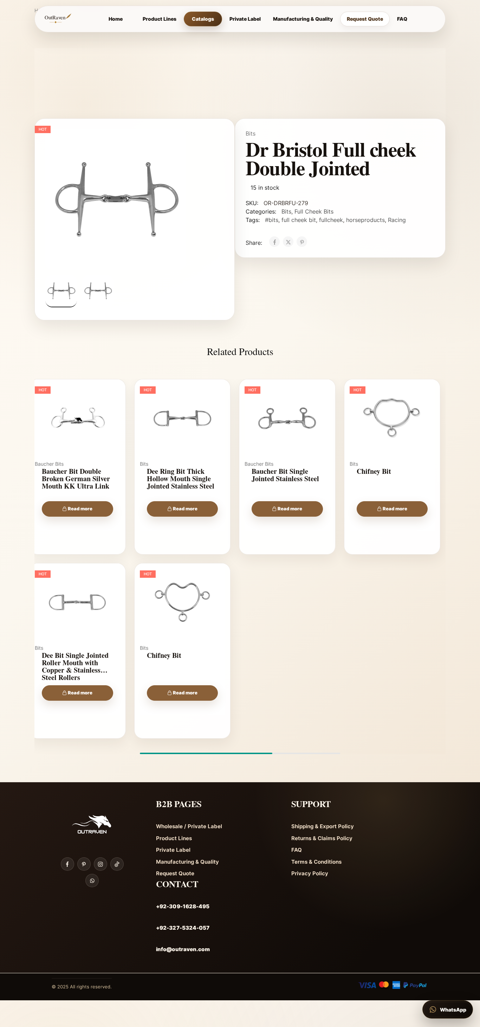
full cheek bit (298, 219)
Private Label (245, 19)
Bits (250, 133)
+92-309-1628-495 (183, 906)
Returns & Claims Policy (321, 838)
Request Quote (365, 19)
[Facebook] (67, 864)
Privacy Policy (309, 873)
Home (116, 19)
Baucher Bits (49, 464)
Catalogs (203, 19)
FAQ (402, 19)
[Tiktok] (117, 864)
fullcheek (331, 219)
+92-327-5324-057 (183, 927)
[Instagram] (100, 864)
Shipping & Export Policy (322, 826)
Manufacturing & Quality (303, 19)
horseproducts (365, 219)
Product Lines (159, 19)
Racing (397, 219)
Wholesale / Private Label (189, 826)
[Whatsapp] (92, 880)
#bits (271, 219)
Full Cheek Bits (313, 211)
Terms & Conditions (316, 861)
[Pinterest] (84, 864)
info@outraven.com (183, 949)
